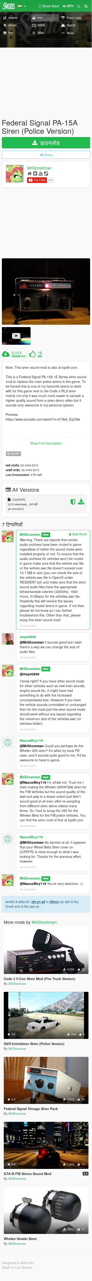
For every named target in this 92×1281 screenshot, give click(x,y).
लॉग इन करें (38, 902)
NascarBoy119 (31, 740)
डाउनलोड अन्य (18, 356)
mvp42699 (28, 636)
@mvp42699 (29, 674)
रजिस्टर (54, 902)
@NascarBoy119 (33, 782)
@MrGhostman (32, 642)
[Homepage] (29, 173)
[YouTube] (40, 173)
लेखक (45, 534)
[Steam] (46, 173)
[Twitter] (35, 173)
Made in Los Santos (17, 1267)
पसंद (40, 356)
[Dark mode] (79, 6)
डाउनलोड (49, 142)
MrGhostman (39, 168)
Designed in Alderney (18, 1262)
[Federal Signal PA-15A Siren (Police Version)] (46, 291)
